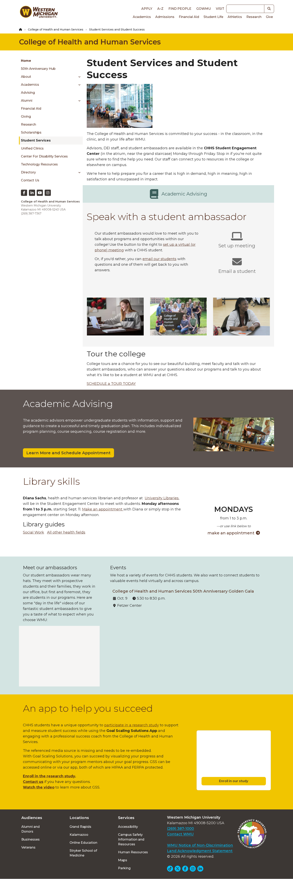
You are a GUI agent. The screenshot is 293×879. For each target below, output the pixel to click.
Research (254, 17)
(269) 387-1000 (180, 828)
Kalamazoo (79, 835)
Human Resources (133, 852)
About (26, 77)
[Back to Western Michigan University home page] (38, 13)
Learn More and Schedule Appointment (68, 452)
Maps (122, 860)
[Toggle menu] (78, 77)
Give (269, 17)
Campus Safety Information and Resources (131, 839)
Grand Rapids (80, 827)
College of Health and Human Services (55, 29)
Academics (142, 17)
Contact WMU (180, 834)
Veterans (28, 847)
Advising (28, 92)
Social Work (33, 532)
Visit (220, 9)
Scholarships (31, 132)
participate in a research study (131, 725)
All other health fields (66, 532)
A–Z (160, 9)
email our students (159, 259)
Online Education (83, 843)
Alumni (26, 100)
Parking (124, 868)
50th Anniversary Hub (38, 69)
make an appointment (230, 533)
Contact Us (30, 180)
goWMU (203, 9)
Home (26, 61)
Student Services (36, 140)
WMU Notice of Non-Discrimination (200, 845)
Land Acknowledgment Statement (200, 851)
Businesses (30, 839)
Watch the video (38, 787)
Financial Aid (189, 17)
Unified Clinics (32, 148)
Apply (146, 9)
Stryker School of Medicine (83, 853)
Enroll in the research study (49, 776)
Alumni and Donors (30, 829)
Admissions (164, 17)
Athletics (235, 17)
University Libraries (162, 498)
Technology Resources (39, 164)
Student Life (213, 17)
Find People (179, 9)
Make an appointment (102, 509)
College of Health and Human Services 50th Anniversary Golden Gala (183, 591)
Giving (26, 116)
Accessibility (128, 827)
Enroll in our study (233, 781)
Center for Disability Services (44, 156)
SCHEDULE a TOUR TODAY (111, 383)
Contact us (33, 782)
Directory (28, 172)
